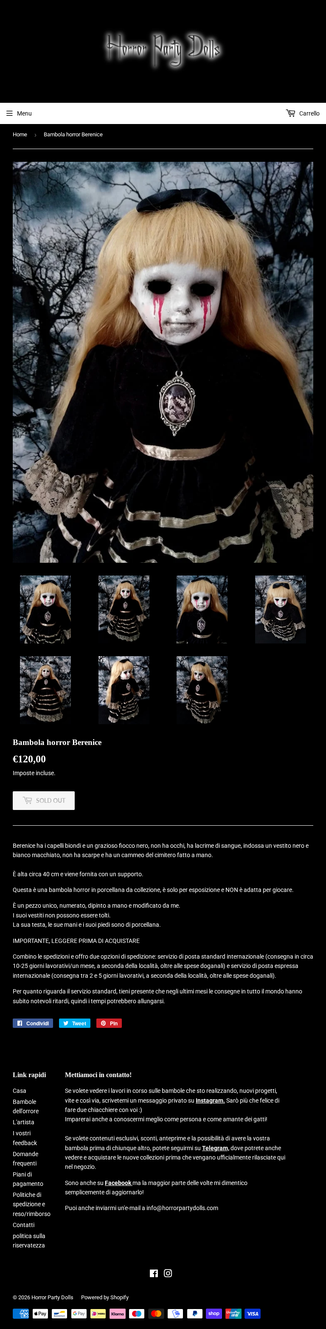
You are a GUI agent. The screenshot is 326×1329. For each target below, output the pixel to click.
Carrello (309, 113)
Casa (19, 1090)
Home (20, 134)
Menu (24, 113)
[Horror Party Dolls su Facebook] (153, 1274)
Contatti (23, 1225)
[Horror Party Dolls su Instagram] (168, 1274)
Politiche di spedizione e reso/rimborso (32, 1204)
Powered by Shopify (105, 1297)
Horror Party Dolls (52, 1297)
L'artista (23, 1122)
